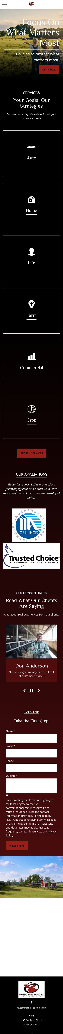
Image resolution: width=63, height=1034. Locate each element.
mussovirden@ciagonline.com (31, 1007)
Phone (10, 761)
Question (11, 775)
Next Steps (16, 845)
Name (9, 731)
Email (9, 746)
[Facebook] (31, 1002)
